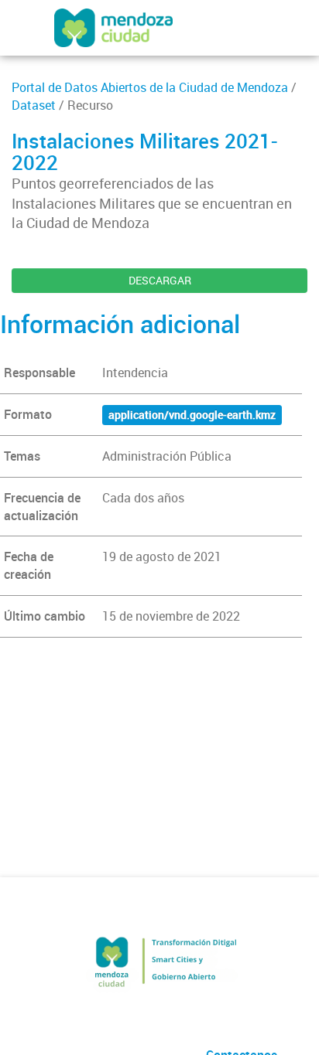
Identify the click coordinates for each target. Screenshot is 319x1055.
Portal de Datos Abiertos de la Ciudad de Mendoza (150, 87)
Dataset (34, 105)
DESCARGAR (160, 280)
